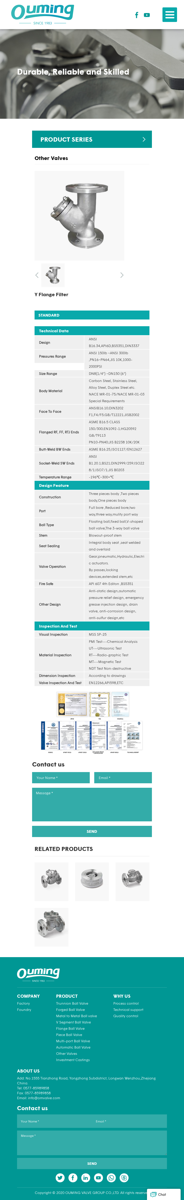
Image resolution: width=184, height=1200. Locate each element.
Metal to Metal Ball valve (76, 1016)
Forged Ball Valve (70, 1009)
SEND (92, 831)
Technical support (128, 1009)
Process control (126, 1003)
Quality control (125, 1016)
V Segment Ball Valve (73, 1022)
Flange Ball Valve (70, 1028)
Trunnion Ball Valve (72, 1003)
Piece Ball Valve (69, 1034)
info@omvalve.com (44, 1098)
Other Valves (66, 1053)
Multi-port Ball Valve (73, 1041)
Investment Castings (73, 1060)
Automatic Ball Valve (73, 1047)
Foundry (24, 1009)
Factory (23, 1003)
